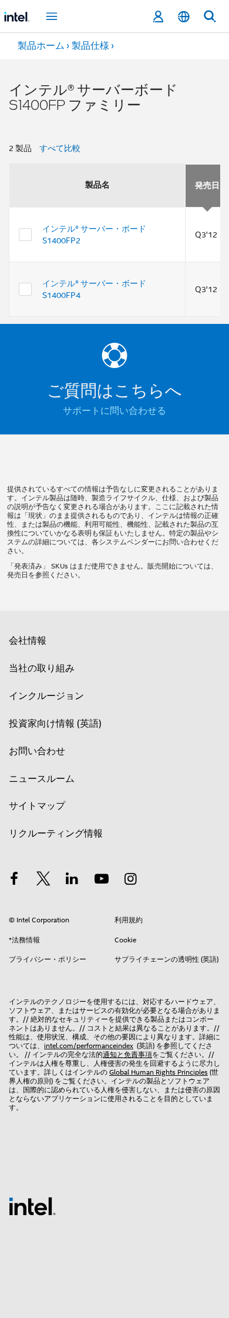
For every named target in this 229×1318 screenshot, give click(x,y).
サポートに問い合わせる (114, 411)
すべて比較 (59, 148)
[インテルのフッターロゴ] (32, 1206)
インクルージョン (46, 696)
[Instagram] (130, 880)
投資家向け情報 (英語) (55, 724)
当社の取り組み (42, 668)
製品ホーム (41, 46)
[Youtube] (102, 880)
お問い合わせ (37, 751)
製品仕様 (90, 46)
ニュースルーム (42, 779)
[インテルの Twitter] (43, 880)
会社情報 (27, 641)
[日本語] (184, 17)
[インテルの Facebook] (14, 880)
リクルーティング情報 (56, 833)
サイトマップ (37, 806)
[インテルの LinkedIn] (72, 880)
